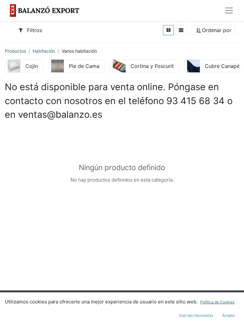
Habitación (44, 51)
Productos (15, 51)
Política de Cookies (217, 302)
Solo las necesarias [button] (196, 315)
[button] (214, 30)
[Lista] (181, 30)
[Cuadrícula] (168, 30)
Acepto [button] (228, 315)
